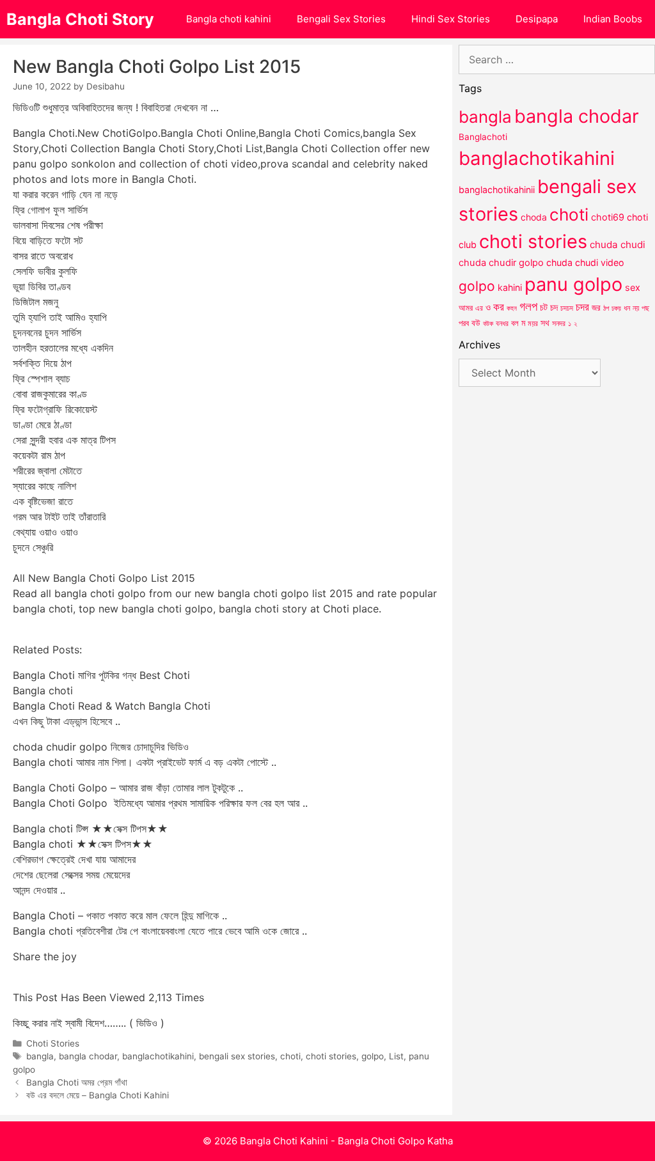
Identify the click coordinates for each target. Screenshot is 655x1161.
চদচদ (566, 308)
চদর (582, 306)
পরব (464, 323)
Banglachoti (483, 137)
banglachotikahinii (497, 189)
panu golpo (573, 284)
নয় (636, 308)
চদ (554, 307)
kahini (510, 287)
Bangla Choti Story (80, 19)
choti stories (331, 1056)
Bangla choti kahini (228, 19)
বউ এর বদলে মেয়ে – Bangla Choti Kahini (97, 1095)
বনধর (502, 323)
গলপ (528, 306)
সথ (545, 322)
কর (498, 306)
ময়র (533, 323)
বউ (475, 323)
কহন (512, 308)
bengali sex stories (237, 1056)
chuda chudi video (585, 262)
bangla (40, 1056)
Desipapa (537, 19)
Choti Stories (52, 1043)
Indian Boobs (612, 19)
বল (515, 323)
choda (534, 217)
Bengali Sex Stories (341, 19)
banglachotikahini (158, 1056)
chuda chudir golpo (501, 263)
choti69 (607, 217)
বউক (488, 323)
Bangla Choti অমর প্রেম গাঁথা (76, 1082)
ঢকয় (616, 308)
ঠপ (606, 308)
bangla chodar (88, 1056)
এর (479, 308)
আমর (466, 307)
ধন (627, 308)
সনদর (558, 323)
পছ (645, 308)
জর (596, 307)
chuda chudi (617, 244)
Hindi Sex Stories (450, 19)
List (396, 1056)
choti (290, 1056)
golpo (372, 1056)
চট (544, 307)
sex (632, 287)
